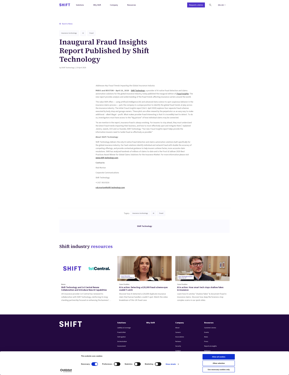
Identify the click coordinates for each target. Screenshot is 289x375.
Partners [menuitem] (178, 341)
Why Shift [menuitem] (97, 5)
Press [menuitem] (206, 341)
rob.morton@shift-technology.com (110, 187)
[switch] (115, 363)
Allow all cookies (218, 357)
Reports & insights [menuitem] (210, 346)
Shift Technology (138, 90)
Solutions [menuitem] (80, 5)
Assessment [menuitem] (121, 346)
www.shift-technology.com (107, 157)
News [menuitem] (206, 337)
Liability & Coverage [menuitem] (124, 328)
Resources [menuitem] (131, 5)
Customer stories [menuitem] (210, 328)
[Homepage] (64, 5)
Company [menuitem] (114, 5)
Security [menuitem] (178, 346)
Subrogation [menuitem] (121, 337)
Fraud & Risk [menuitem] (121, 332)
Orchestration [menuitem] (122, 341)
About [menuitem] (177, 328)
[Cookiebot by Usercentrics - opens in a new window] (66, 370)
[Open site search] (210, 5)
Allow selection (219, 363)
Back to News (67, 24)
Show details (171, 364)
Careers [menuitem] (178, 332)
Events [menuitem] (206, 332)
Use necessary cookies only (219, 369)
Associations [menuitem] (179, 337)
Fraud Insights (182, 93)
